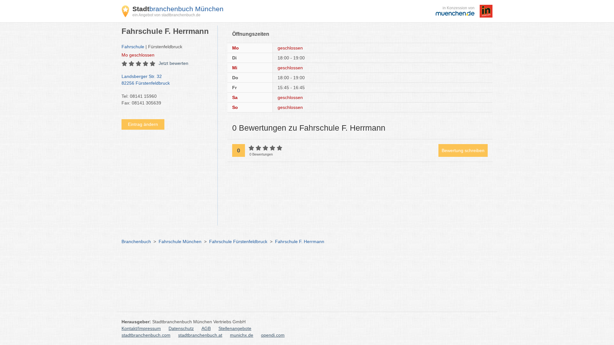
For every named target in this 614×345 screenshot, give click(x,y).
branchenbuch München (178, 8)
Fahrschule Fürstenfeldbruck (238, 241)
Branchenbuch (136, 241)
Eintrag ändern (143, 124)
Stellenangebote (234, 328)
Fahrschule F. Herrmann (299, 241)
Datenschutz (181, 328)
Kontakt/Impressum (141, 328)
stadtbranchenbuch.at (200, 335)
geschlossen (138, 54)
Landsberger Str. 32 (146, 80)
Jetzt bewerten (173, 63)
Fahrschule (133, 46)
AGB (206, 328)
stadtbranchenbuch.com (146, 335)
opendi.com (273, 335)
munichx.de (241, 335)
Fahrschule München (180, 241)
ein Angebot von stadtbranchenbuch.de (166, 15)
